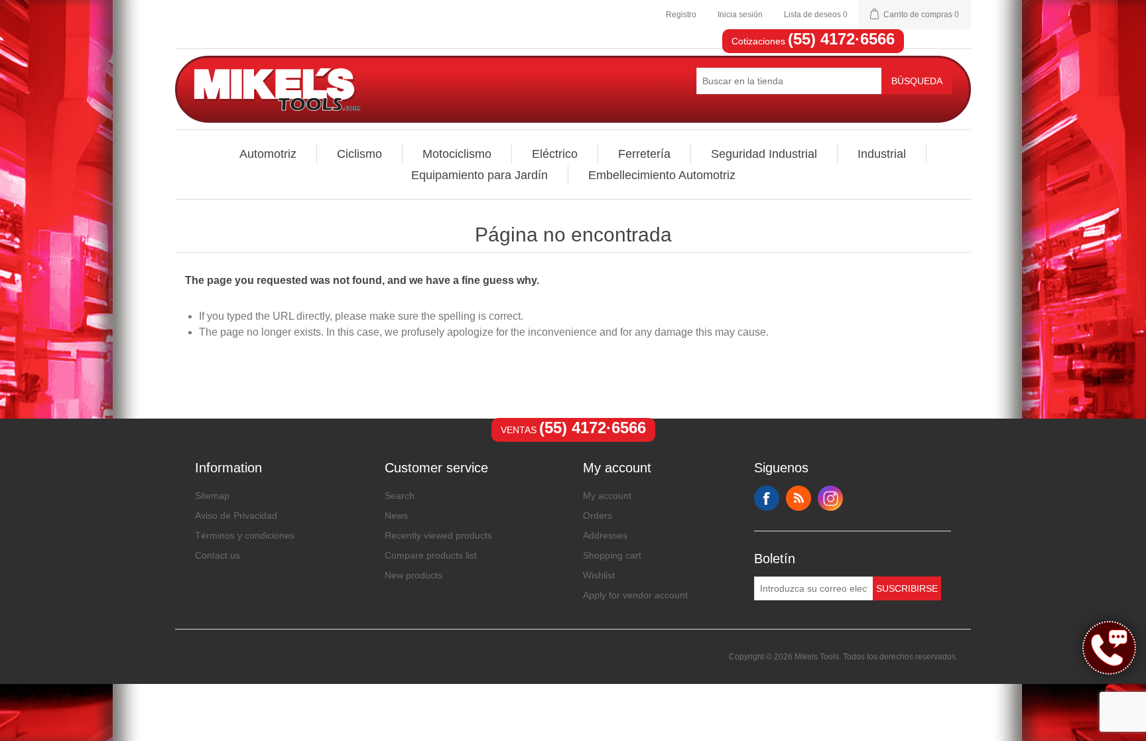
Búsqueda (916, 81)
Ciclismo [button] (359, 154)
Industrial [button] (882, 154)
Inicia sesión (740, 14)
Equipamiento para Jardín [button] (479, 175)
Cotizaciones (813, 41)
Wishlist (599, 575)
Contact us (217, 555)
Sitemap (212, 495)
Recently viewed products (438, 535)
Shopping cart (612, 555)
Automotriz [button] (267, 154)
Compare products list (431, 555)
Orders (597, 515)
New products (413, 575)
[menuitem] (268, 154)
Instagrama (830, 498)
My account (607, 495)
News (396, 515)
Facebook (766, 498)
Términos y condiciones (244, 535)
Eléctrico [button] (555, 154)
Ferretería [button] (644, 154)
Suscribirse (907, 588)
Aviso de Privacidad (236, 515)
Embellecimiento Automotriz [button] (661, 175)
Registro (681, 14)
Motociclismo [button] (456, 154)
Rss (798, 498)
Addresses (605, 535)
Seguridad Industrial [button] (764, 154)
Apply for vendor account (635, 595)
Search (399, 495)
